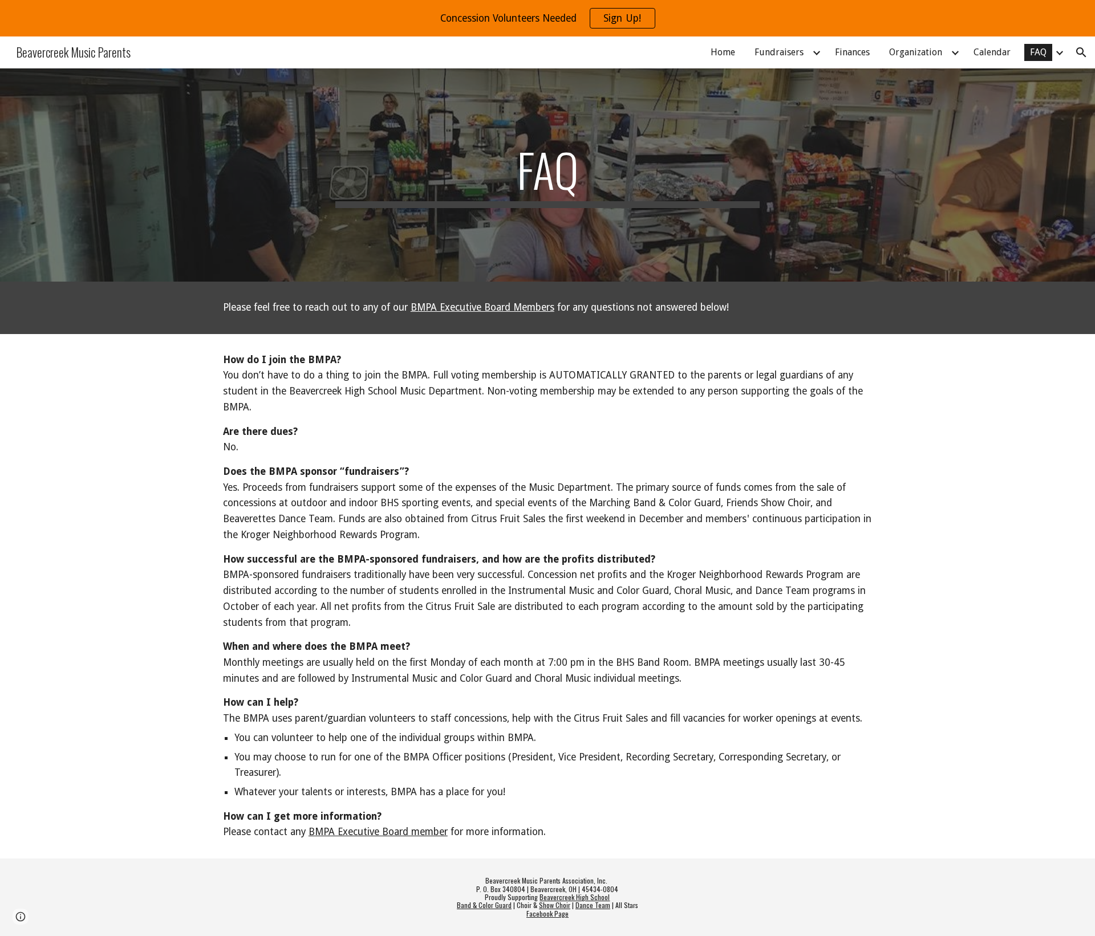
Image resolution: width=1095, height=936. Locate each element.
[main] (547, 175)
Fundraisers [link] (779, 52)
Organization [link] (915, 52)
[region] (547, 18)
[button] (1081, 52)
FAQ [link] (1038, 52)
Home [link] (723, 52)
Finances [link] (852, 52)
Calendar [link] (992, 52)
